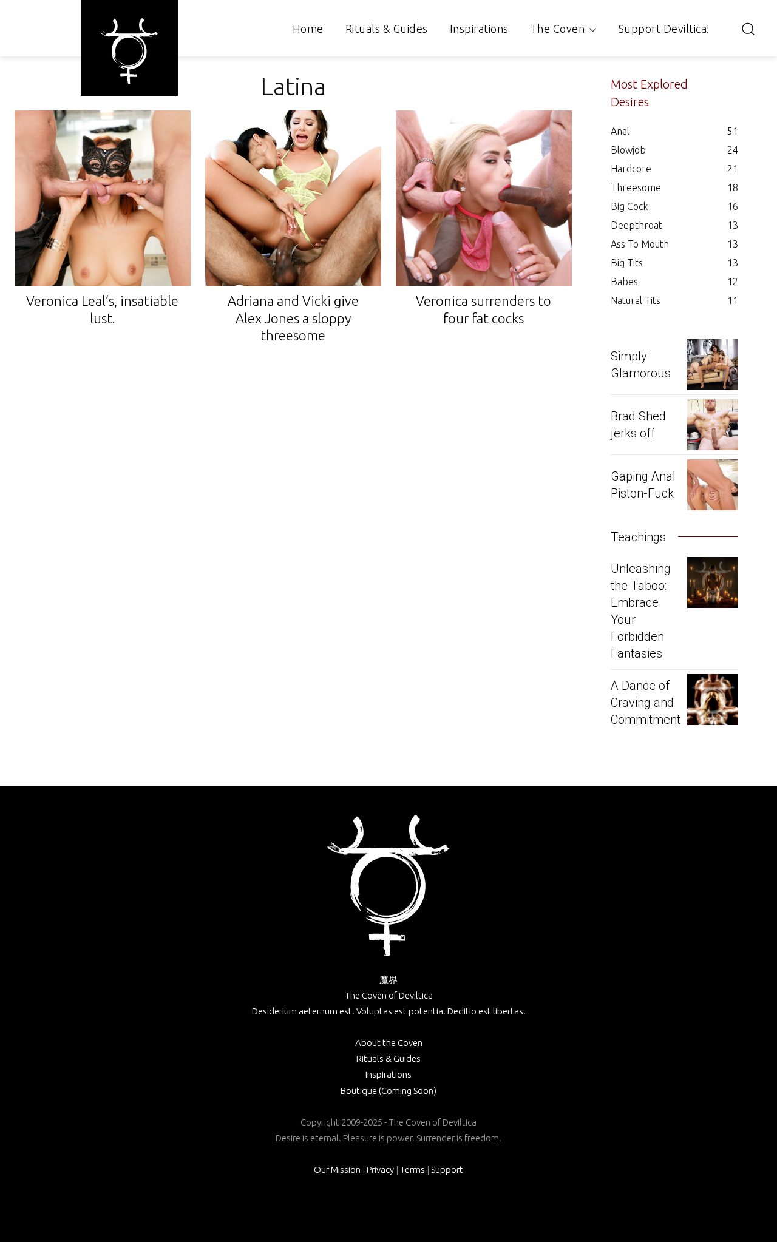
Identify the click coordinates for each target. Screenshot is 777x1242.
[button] (747, 28)
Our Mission (337, 1169)
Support (447, 1169)
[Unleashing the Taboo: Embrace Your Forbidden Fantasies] (712, 582)
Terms (412, 1169)
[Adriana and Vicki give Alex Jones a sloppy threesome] (293, 198)
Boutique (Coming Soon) (388, 1090)
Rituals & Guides (388, 1058)
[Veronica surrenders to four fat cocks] (484, 198)
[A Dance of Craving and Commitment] (712, 699)
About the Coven (388, 1043)
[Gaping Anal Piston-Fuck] (712, 484)
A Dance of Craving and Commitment (645, 702)
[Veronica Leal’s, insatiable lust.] (103, 198)
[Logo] (129, 51)
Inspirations (388, 1074)
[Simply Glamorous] (712, 364)
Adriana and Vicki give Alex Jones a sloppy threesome (293, 318)
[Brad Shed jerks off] (712, 424)
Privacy (380, 1169)
